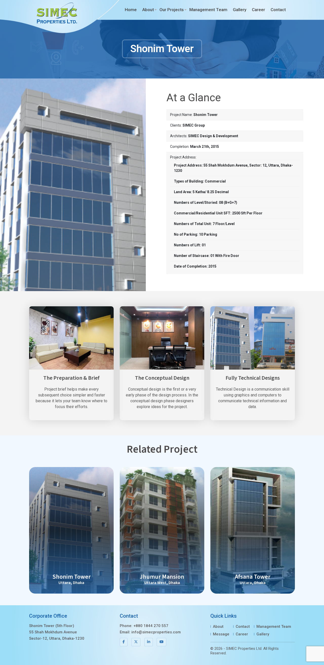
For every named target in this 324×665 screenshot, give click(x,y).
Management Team (208, 9)
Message (221, 634)
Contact (278, 9)
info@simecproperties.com (156, 632)
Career (258, 9)
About (148, 9)
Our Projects (171, 9)
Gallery (239, 9)
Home (131, 9)
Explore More (71, 530)
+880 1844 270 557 (150, 625)
